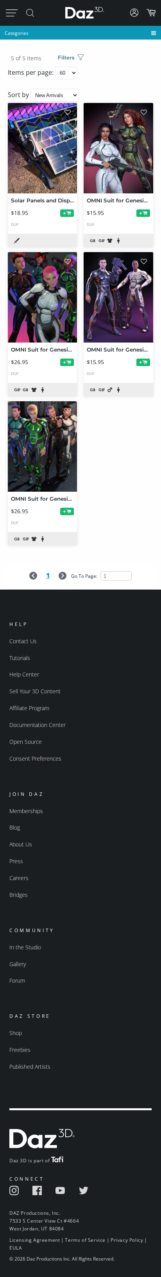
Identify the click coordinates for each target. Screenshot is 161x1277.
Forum (17, 980)
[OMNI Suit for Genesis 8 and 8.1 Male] (42, 446)
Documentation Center (37, 725)
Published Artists (29, 1066)
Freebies (19, 1049)
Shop (15, 1033)
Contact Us (23, 641)
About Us (20, 844)
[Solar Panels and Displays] (42, 148)
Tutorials (19, 658)
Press (16, 861)
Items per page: (31, 72)
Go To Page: (84, 576)
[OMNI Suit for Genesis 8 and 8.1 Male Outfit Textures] (118, 297)
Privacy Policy (127, 1240)
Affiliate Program (29, 708)
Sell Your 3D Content (35, 691)
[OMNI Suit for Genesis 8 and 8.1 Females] (42, 297)
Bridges (18, 894)
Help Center (24, 674)
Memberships (26, 811)
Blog (14, 827)
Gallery (17, 964)
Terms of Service (85, 1240)
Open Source (25, 741)
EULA (15, 1248)
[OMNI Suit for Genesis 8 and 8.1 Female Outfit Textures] (118, 148)
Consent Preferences (35, 758)
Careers (19, 878)
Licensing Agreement (34, 1240)
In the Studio (25, 947)
